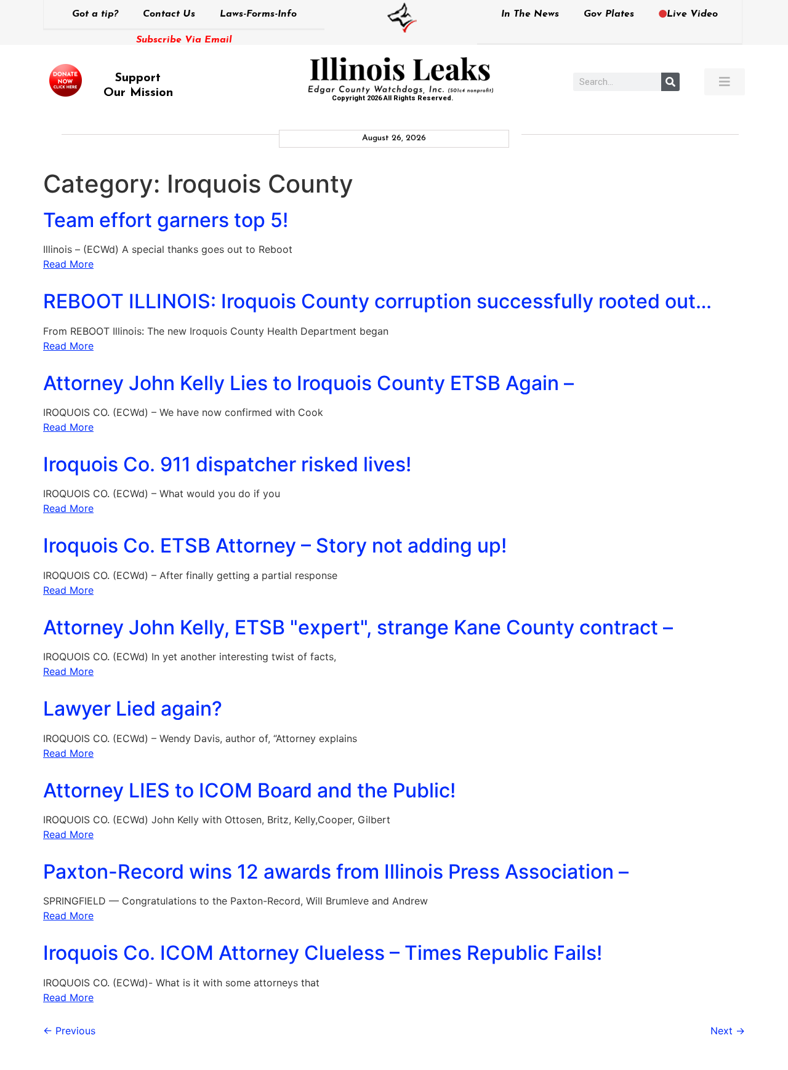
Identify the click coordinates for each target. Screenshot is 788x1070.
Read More (68, 264)
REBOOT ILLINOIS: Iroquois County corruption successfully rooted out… (377, 301)
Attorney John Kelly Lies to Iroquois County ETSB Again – (308, 383)
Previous (69, 1030)
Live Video (692, 14)
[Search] (670, 82)
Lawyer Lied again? (132, 709)
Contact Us (169, 14)
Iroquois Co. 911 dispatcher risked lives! (227, 464)
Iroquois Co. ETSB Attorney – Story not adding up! (275, 545)
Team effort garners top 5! (165, 220)
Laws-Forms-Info (258, 14)
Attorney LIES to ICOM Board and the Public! (249, 790)
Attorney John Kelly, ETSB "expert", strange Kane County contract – (358, 627)
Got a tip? (95, 14)
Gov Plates (609, 14)
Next (727, 1030)
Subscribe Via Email (184, 40)
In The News (530, 14)
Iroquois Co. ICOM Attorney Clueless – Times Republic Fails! (322, 953)
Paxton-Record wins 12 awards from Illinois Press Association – (336, 872)
